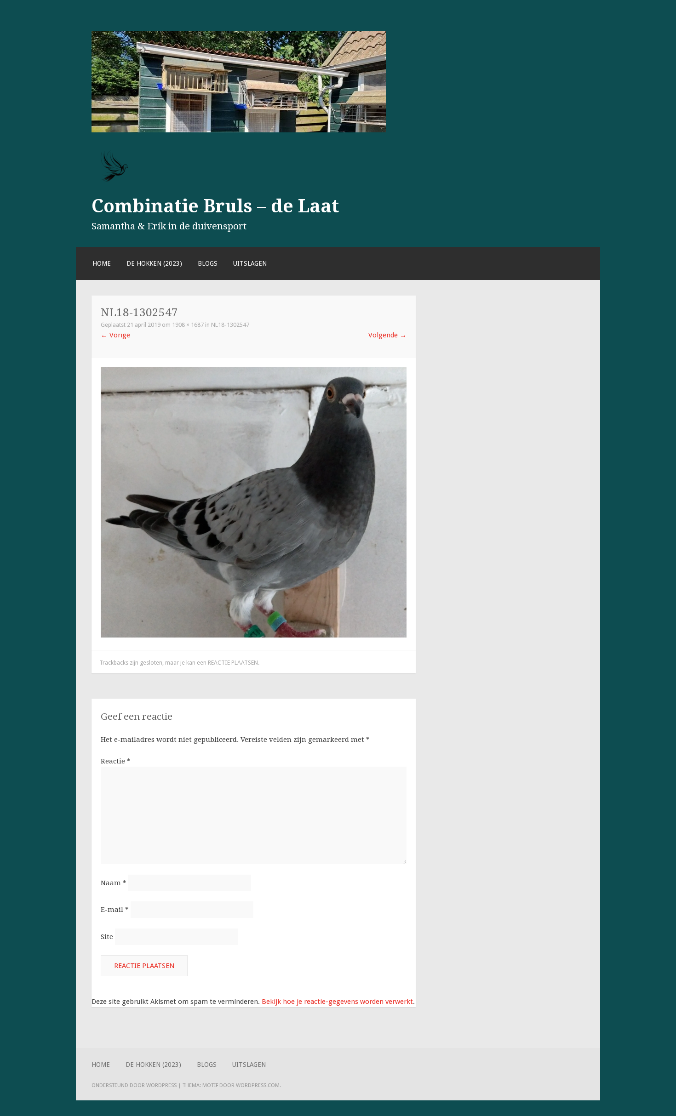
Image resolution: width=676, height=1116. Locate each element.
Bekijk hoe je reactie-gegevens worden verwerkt (337, 1001)
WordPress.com (258, 1085)
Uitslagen (250, 263)
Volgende (387, 335)
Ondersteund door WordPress (134, 1085)
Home (101, 263)
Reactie (116, 761)
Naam (113, 883)
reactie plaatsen (233, 662)
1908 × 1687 (188, 324)
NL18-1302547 (230, 324)
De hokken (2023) (154, 263)
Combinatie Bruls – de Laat (215, 205)
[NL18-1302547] (254, 635)
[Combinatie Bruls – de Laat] (239, 130)
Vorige (115, 335)
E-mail (115, 909)
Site (107, 937)
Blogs (208, 263)
